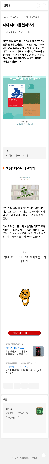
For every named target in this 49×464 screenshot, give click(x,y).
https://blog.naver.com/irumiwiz (19, 363)
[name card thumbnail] (39, 411)
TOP (44, 455)
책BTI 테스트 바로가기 (19, 155)
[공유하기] (17, 386)
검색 (38, 5)
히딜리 (7, 5)
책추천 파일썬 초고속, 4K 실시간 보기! (16, 347)
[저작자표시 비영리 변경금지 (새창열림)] (42, 385)
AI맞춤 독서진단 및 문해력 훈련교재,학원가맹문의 (24, 372)
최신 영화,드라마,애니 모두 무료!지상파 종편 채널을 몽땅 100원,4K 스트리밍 (16, 353)
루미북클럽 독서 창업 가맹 (19, 366)
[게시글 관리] (24, 386)
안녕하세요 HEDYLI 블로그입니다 (18, 412)
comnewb (33, 457)
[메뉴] (44, 5)
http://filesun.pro (13, 344)
